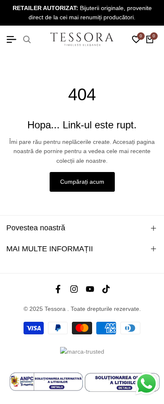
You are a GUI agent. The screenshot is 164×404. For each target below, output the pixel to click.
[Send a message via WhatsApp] (146, 383)
